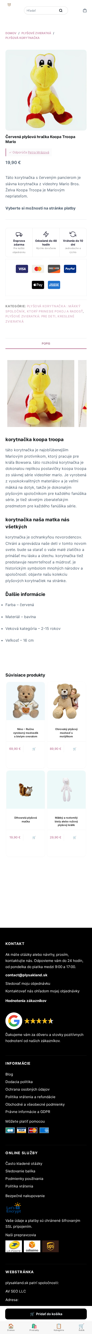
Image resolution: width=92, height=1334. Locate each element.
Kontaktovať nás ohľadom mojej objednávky (42, 991)
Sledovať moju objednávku (27, 983)
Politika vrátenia (19, 1186)
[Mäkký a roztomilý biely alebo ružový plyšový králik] (66, 790)
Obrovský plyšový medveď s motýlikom (66, 732)
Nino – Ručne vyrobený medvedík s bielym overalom (25, 732)
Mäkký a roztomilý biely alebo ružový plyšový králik (66, 821)
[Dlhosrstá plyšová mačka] (25, 790)
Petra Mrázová (38, 152)
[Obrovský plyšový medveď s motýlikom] (66, 701)
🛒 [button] (34, 749)
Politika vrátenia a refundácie (30, 1097)
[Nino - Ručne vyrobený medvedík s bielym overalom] (25, 701)
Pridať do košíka (49, 1314)
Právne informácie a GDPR (27, 1111)
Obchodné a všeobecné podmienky (35, 1104)
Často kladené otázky (23, 1163)
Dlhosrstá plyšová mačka (25, 819)
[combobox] (40, 10)
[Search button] (61, 10)
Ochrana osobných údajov (27, 1089)
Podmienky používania (24, 1178)
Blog (9, 1074)
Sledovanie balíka (20, 1171)
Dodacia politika (19, 1082)
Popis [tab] (46, 343)
